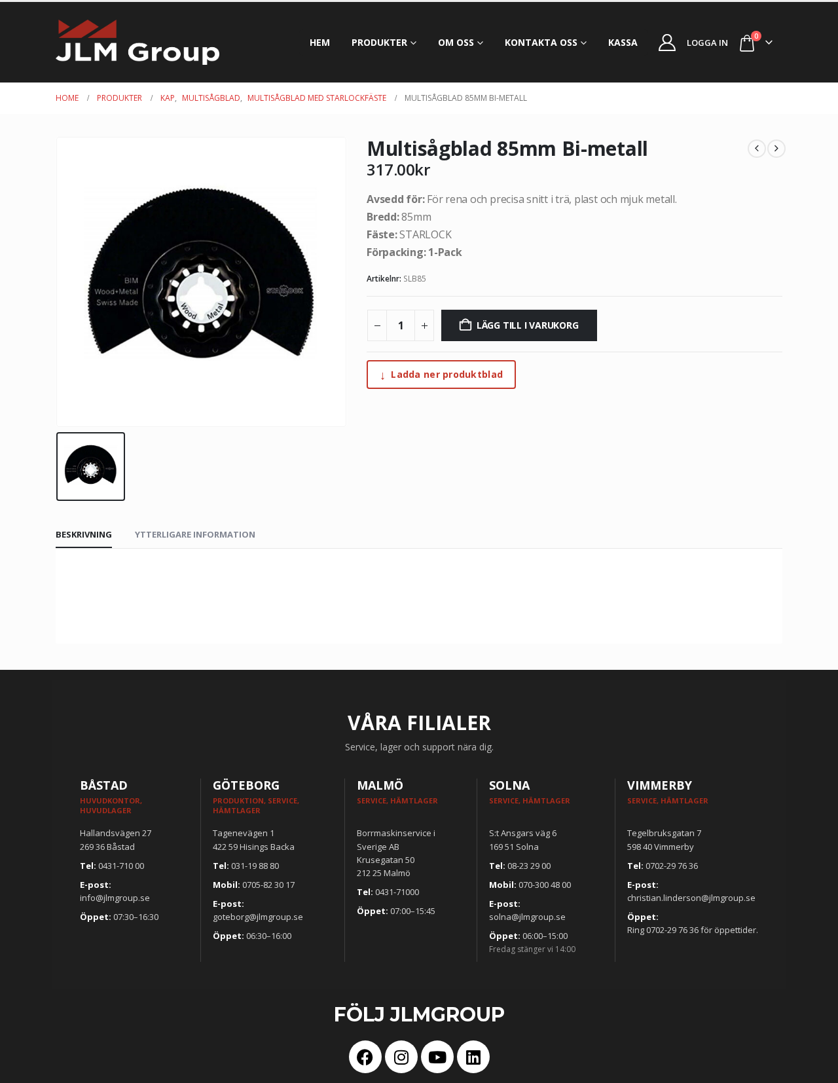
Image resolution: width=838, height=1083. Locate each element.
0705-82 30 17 (268, 884)
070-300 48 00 (545, 884)
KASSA (623, 42)
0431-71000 (397, 892)
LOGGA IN (707, 42)
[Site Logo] (137, 42)
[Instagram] (401, 1056)
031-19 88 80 (255, 866)
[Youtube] (437, 1056)
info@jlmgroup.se (115, 898)
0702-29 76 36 (672, 866)
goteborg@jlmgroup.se (258, 917)
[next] (776, 148)
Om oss (456, 42)
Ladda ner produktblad (441, 374)
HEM (320, 42)
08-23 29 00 (529, 866)
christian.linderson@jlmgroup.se (691, 898)
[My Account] (667, 42)
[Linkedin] (473, 1056)
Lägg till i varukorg (528, 325)
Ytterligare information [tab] (195, 534)
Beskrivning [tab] (84, 534)
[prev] (757, 148)
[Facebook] (365, 1056)
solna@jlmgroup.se (527, 917)
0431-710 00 (121, 866)
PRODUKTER (379, 42)
